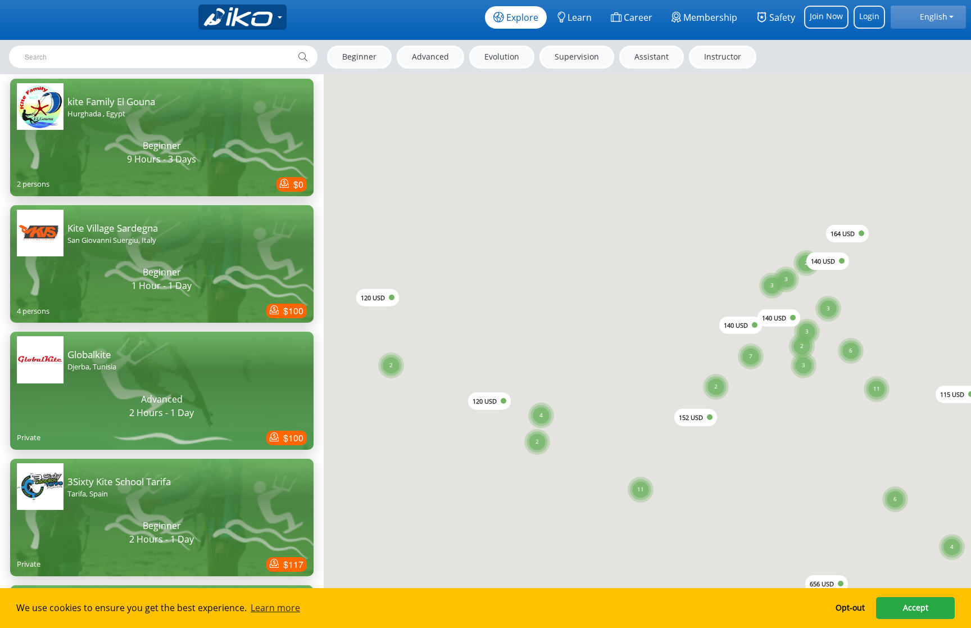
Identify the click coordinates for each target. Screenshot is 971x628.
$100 (292, 310)
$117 (292, 564)
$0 (297, 184)
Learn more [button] (275, 608)
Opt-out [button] (850, 607)
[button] (877, 375)
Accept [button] (915, 607)
